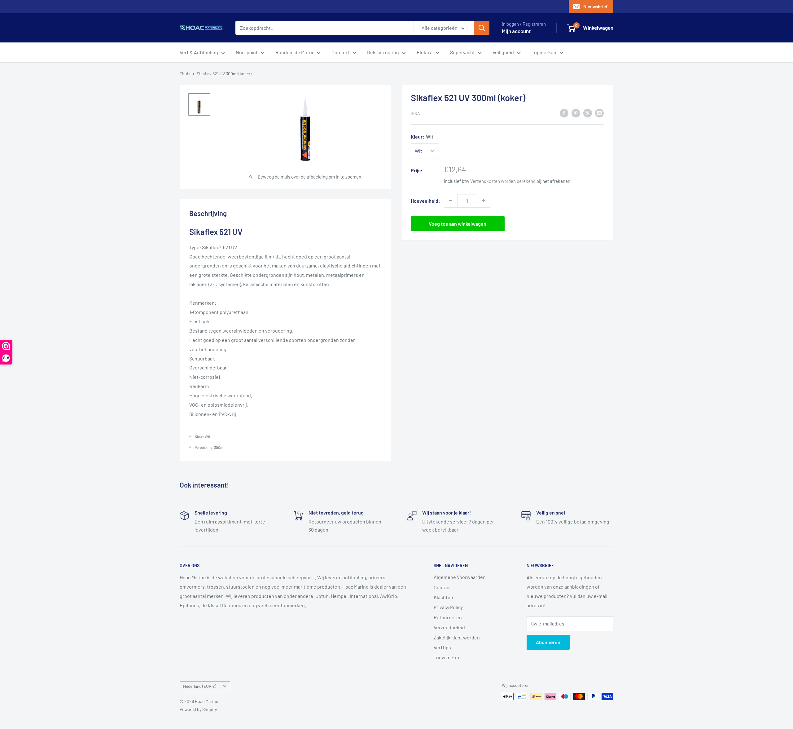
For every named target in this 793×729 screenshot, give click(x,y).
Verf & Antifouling (199, 52)
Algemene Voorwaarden (460, 577)
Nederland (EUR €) (199, 686)
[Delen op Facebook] (564, 112)
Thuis (185, 73)
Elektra (424, 52)
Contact (442, 587)
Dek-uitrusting (383, 52)
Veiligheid (503, 52)
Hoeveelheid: (425, 201)
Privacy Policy (448, 607)
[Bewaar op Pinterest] (576, 112)
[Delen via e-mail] (599, 112)
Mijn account (516, 31)
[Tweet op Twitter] (587, 112)
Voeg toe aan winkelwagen (457, 223)
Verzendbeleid (449, 627)
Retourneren (448, 617)
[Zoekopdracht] (481, 28)
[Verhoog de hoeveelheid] (483, 200)
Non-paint (247, 52)
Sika (415, 113)
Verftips (442, 647)
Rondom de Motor (294, 52)
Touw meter (447, 657)
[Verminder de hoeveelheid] (450, 200)
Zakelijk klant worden (457, 637)
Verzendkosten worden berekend (503, 180)
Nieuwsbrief (595, 6)
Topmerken (544, 52)
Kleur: (422, 136)
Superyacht (462, 52)
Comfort (340, 52)
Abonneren (548, 642)
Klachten (443, 597)
